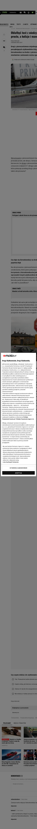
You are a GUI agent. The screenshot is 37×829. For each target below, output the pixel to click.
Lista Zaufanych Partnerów (10, 462)
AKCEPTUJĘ (18, 473)
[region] (18, 414)
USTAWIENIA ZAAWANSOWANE (18, 468)
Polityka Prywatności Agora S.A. (25, 419)
